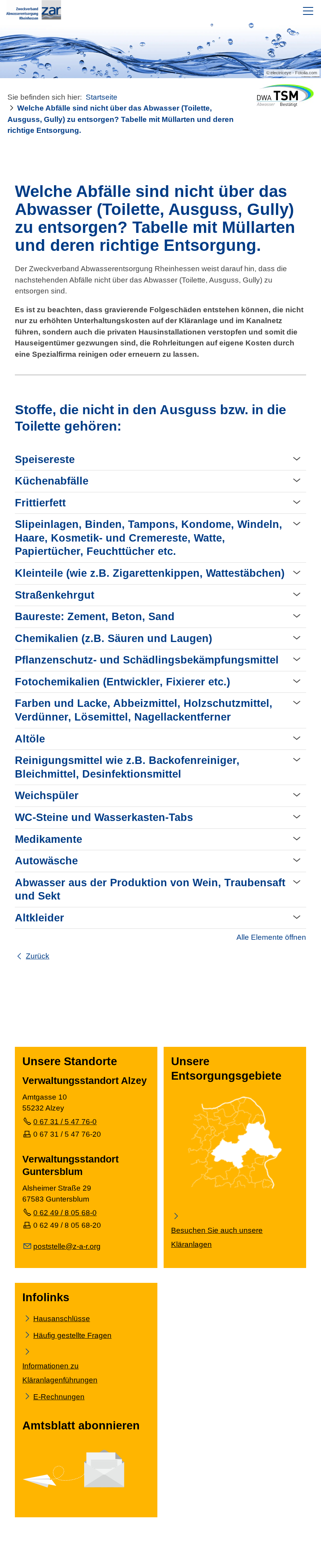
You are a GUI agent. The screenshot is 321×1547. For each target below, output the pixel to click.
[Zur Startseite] (33, 10)
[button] (308, 11)
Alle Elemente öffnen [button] (271, 937)
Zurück (37, 956)
